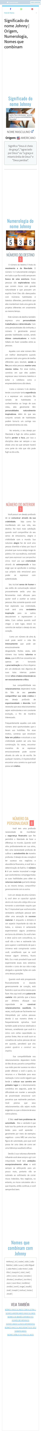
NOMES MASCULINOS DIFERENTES (20, 1324)
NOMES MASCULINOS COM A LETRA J (20, 1309)
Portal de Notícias (9, 13)
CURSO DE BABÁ (13, 2)
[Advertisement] (20, 70)
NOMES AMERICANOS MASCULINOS (20, 1313)
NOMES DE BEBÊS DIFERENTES (20, 1316)
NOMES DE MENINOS (20, 1320)
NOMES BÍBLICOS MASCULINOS (20, 1334)
